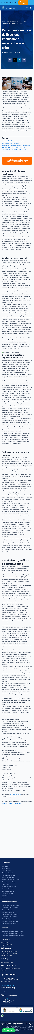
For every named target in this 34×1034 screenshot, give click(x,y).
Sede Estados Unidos (8, 965)
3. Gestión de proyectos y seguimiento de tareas (16, 145)
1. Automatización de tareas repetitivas (13, 141)
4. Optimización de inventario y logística (13, 147)
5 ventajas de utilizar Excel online (11, 803)
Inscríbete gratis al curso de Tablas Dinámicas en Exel (17, 161)
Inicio (3, 21)
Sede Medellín (6, 948)
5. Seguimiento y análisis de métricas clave (14, 149)
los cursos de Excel (15, 795)
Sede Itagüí (5, 959)
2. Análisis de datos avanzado (10, 143)
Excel (18, 53)
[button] (30, 7)
